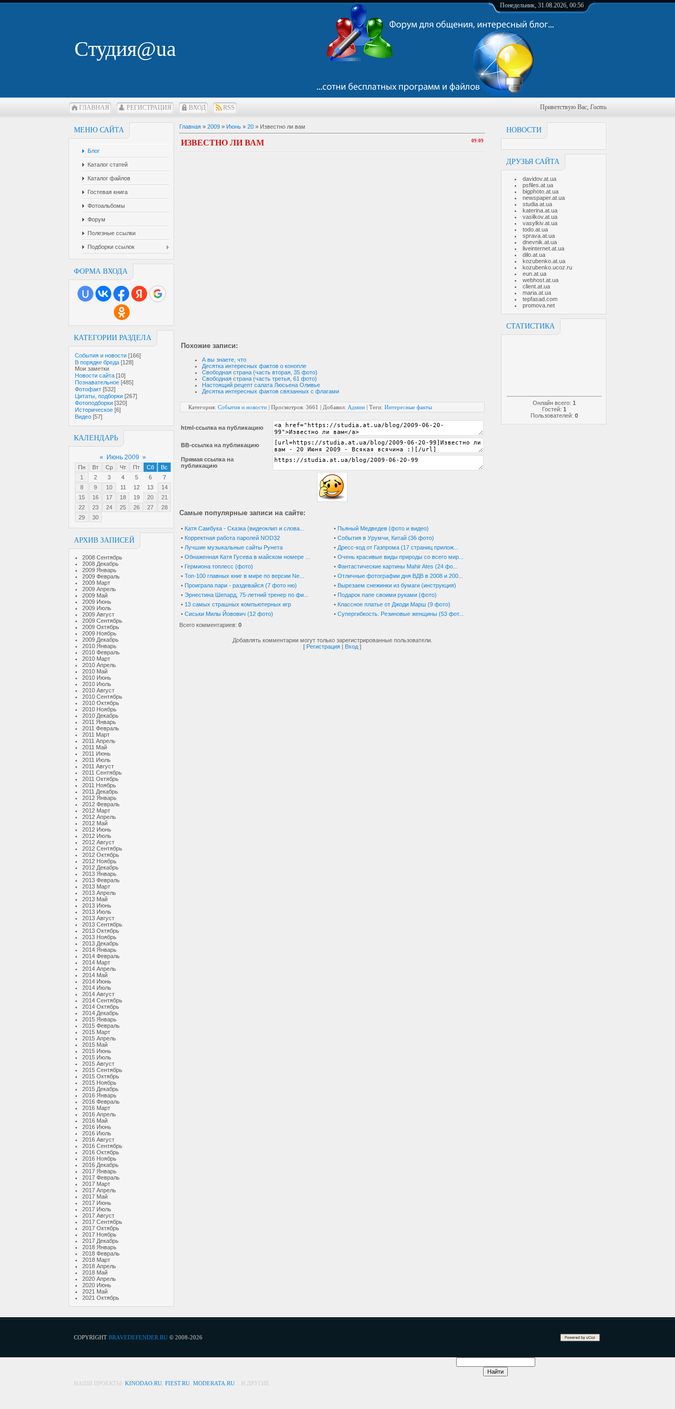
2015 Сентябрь (102, 1070)
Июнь (233, 126)
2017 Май (95, 1196)
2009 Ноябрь (99, 633)
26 (136, 507)
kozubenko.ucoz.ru (547, 267)
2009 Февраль (101, 576)
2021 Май (95, 1291)
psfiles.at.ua (538, 185)
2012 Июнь (96, 829)
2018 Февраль (101, 1253)
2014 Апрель (99, 969)
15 (82, 497)
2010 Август (98, 690)
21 (164, 497)
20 (150, 497)
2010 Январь (99, 646)
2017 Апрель (99, 1190)
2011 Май (94, 747)
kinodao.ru (143, 1383)
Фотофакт (88, 389)
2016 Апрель (99, 1114)
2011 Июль (96, 760)
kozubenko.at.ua (544, 261)
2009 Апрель (99, 589)
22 (82, 507)
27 (150, 507)
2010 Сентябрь (102, 696)
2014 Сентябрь (102, 1000)
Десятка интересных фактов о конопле (254, 366)
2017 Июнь (96, 1203)
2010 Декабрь (100, 715)
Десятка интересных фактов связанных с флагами (270, 391)
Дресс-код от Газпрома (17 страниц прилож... (398, 547)
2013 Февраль (101, 880)
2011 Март (96, 734)
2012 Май (95, 823)
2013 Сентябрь (102, 924)
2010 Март (96, 658)
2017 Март (96, 1184)
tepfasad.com (540, 299)
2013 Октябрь (100, 931)
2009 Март (96, 583)
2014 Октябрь (100, 1006)
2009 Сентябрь (102, 620)
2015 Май (95, 1044)
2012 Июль (96, 836)
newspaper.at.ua (544, 198)
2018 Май (95, 1272)
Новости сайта (94, 375)
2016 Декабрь (100, 1165)
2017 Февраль (101, 1177)
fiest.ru (177, 1383)
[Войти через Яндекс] (139, 294)
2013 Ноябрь (99, 937)
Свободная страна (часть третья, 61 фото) (259, 378)
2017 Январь (99, 1171)
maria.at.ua (537, 292)
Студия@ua (125, 49)
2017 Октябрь (100, 1228)
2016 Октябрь (100, 1152)
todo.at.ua (535, 229)
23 (95, 507)
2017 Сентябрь (102, 1222)
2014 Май (95, 975)
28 (164, 507)
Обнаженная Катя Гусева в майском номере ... (247, 557)
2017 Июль (96, 1209)
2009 (213, 126)
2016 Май (95, 1120)
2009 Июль (96, 608)
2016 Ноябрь (99, 1158)
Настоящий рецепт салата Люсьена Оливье (261, 385)
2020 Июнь (96, 1285)
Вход (197, 107)
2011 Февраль (100, 728)
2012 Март (96, 810)
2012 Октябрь (100, 855)
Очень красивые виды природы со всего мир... (401, 557)
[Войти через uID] (85, 294)
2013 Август (98, 918)
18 (123, 497)
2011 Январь (99, 722)
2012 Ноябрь (99, 861)
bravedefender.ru (138, 1337)
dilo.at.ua (534, 255)
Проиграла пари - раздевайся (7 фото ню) (241, 585)
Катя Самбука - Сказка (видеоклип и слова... (244, 528)
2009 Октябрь (100, 627)
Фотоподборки (94, 403)
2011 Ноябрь (99, 785)
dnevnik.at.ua (540, 242)
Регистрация (149, 107)
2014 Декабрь (100, 1013)
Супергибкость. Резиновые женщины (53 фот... (401, 614)
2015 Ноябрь (99, 1082)
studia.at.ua (537, 204)
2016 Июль (96, 1133)
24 (109, 507)
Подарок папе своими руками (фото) (387, 595)
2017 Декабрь (100, 1241)
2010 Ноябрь (99, 709)
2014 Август (98, 994)
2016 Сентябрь (102, 1146)
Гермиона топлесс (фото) (219, 566)
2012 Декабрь (100, 867)
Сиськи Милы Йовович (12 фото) (229, 614)
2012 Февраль (101, 804)
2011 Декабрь (100, 791)
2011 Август (98, 766)
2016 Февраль (101, 1101)
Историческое (94, 410)
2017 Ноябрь (99, 1234)
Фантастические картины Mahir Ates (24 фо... (398, 566)
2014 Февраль (101, 956)
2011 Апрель (98, 741)
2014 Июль (96, 988)
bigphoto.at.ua (540, 191)
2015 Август (98, 1063)
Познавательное (97, 382)
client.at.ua (536, 286)
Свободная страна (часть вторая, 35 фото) (259, 372)
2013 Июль (96, 912)
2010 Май (95, 671)
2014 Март (96, 962)
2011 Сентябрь (102, 772)
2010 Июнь (96, 677)
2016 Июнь (96, 1127)
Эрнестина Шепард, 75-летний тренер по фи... (246, 595)
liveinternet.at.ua (543, 248)
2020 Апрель (99, 1279)
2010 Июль (96, 684)
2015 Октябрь (100, 1076)
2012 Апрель (99, 817)
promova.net (539, 305)
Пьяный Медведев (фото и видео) (383, 528)
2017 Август (98, 1215)
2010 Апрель (99, 665)
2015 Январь (99, 1019)
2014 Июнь (96, 981)
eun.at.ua (534, 274)
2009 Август (98, 614)
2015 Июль (96, 1057)
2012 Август (98, 842)
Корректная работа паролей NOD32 (232, 538)
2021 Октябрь (100, 1298)
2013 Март (96, 886)
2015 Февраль (101, 1025)
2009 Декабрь (100, 639)
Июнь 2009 (123, 457)
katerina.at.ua (540, 210)
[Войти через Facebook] (121, 294)
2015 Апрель (99, 1038)
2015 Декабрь (100, 1089)
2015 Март (96, 1032)
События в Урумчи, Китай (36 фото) (386, 538)
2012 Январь (99, 798)
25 (123, 507)
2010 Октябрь (100, 703)
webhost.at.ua (540, 280)
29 (82, 517)
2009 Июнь (96, 602)
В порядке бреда (97, 362)
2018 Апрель (99, 1266)
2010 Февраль (101, 652)
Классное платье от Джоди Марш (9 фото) (394, 604)
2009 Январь (99, 570)
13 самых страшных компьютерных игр (238, 604)
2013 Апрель (99, 893)
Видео (83, 416)
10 (109, 487)
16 (95, 497)
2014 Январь (99, 950)
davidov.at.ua (539, 179)
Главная (94, 107)
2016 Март (96, 1108)
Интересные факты (408, 407)
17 (109, 497)
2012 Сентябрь (102, 848)
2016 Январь (99, 1095)
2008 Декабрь (100, 564)
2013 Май (95, 899)
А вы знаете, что (224, 359)
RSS (229, 107)
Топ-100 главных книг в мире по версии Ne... (244, 576)
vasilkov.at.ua (540, 217)
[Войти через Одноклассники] (122, 312)
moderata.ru (214, 1383)
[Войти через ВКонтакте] (103, 294)
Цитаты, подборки (99, 396)
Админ (356, 407)
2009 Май (95, 595)
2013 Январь (99, 874)
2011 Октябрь (100, 779)
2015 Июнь (96, 1051)
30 (95, 517)
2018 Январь (99, 1247)
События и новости (101, 355)
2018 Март (96, 1260)
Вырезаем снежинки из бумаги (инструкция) (397, 585)
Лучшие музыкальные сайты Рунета (234, 547)
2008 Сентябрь (102, 557)
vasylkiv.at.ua (540, 223)
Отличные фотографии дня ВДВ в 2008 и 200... (400, 576)
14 (164, 487)
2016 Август (98, 1139)
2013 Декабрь (100, 943)
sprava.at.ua (539, 236)
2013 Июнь (96, 905)
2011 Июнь (96, 753)
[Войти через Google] (157, 293)
